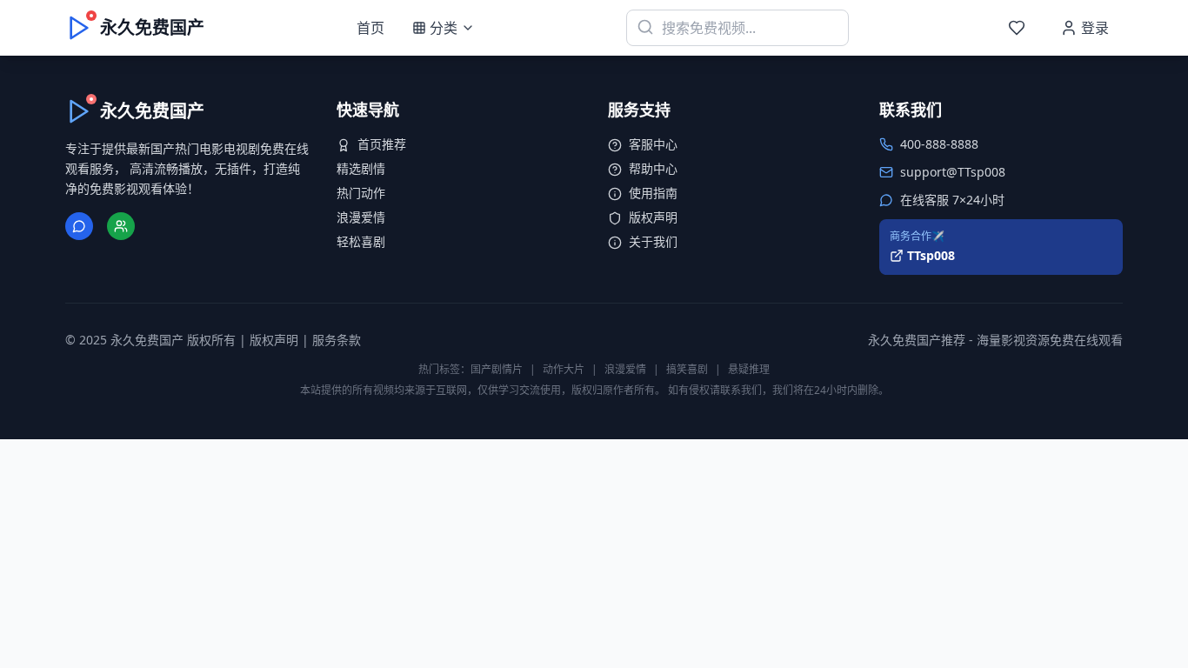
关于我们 (653, 241)
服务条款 (336, 339)
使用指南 (653, 192)
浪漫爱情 (361, 217)
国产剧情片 (497, 369)
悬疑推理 (749, 369)
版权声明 (653, 217)
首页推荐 (381, 144)
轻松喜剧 (361, 241)
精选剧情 (361, 168)
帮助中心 (653, 168)
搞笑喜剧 (687, 369)
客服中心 (653, 144)
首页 (370, 27)
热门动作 (361, 192)
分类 (443, 27)
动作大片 (563, 369)
